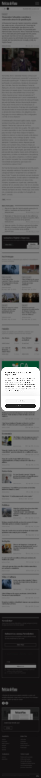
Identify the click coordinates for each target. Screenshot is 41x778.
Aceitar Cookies (20, 406)
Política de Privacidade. (17, 391)
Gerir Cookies (20, 401)
